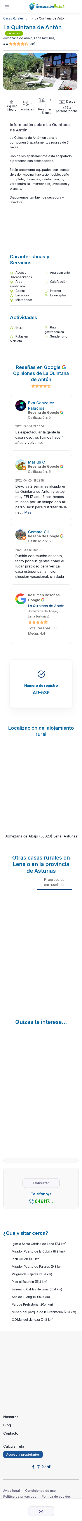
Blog (7, 1425)
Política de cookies (56, 1496)
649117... (44, 1201)
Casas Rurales (13, 18)
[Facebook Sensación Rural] (33, 1466)
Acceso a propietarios (23, 1454)
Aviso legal (11, 1490)
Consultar (41, 1183)
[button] (19, 44)
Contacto (10, 1433)
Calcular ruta (13, 1446)
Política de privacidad (20, 1496)
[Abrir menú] (7, 6)
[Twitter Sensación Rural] (49, 1466)
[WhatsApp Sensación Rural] (43, 1466)
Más (27, 512)
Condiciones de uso (40, 1490)
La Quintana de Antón (46, 606)
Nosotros (10, 1417)
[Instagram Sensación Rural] (38, 1466)
